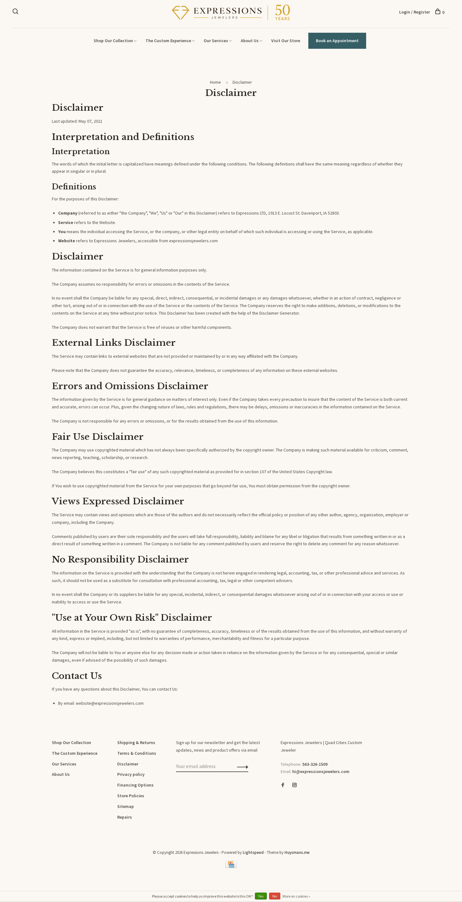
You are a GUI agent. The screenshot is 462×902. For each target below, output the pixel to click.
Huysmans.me (297, 852)
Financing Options (135, 785)
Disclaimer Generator (279, 313)
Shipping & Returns (136, 742)
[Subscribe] (241, 766)
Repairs (124, 817)
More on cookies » (296, 896)
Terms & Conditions (136, 753)
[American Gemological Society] (282, 807)
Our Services (216, 40)
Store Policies (130, 795)
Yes (260, 896)
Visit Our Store (285, 40)
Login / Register (414, 12)
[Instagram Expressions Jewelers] (294, 785)
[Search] (16, 12)
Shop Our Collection (113, 40)
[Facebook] (283, 785)
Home (215, 82)
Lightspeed (253, 852)
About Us (250, 40)
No (274, 896)
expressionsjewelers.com (193, 241)
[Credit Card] (231, 866)
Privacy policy (131, 774)
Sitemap (125, 806)
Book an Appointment (337, 40)
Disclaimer (242, 82)
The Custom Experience (168, 40)
